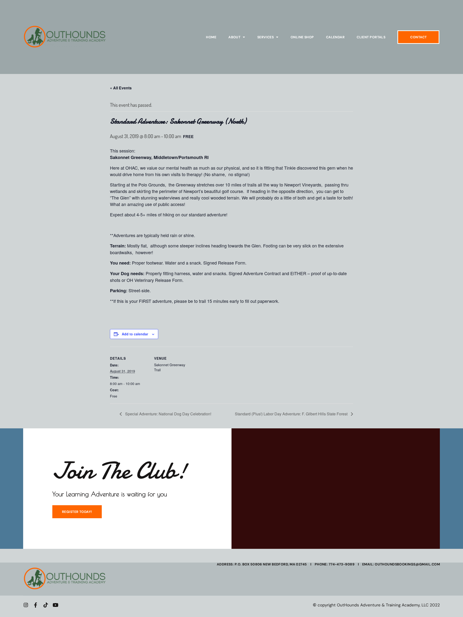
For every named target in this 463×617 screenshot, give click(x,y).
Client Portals (371, 37)
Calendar (335, 37)
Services (265, 37)
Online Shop (302, 37)
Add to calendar (135, 334)
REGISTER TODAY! (77, 512)
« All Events (121, 88)
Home (211, 37)
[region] (63, 582)
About (234, 37)
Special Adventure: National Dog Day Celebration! (167, 414)
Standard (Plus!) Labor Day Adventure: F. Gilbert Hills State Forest (291, 414)
